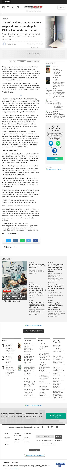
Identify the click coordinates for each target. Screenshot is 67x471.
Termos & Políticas (49, 444)
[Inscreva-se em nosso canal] (8, 7)
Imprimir (22, 61)
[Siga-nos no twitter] (17, 7)
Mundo (6, 442)
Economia (28, 433)
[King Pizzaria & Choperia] (33, 54)
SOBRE (35, 450)
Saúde (6, 444)
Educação (7, 437)
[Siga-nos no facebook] (3, 7)
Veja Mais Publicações (33, 331)
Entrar (7, 1)
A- (10, 61)
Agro (6, 433)
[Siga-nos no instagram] (13, 7)
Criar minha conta (56, 416)
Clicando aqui (15, 469)
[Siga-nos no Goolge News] (34, 455)
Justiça (27, 437)
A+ (15, 61)
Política (27, 442)
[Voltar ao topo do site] (64, 259)
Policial (17, 442)
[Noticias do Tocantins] (33, 7)
